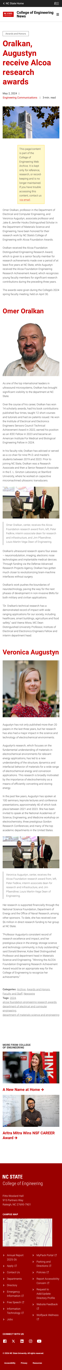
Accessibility (9, 1363)
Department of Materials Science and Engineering (31, 1014)
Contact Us (13, 1272)
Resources (37, 1363)
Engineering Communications (20, 97)
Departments (14, 1278)
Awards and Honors (38, 989)
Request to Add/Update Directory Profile (46, 1293)
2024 (13, 998)
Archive (21, 989)
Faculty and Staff (12, 993)
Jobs (10, 1319)
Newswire (29, 993)
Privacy (24, 1363)
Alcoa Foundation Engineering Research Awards (30, 1002)
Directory (12, 1285)
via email (25, 199)
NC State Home (15, 3)
